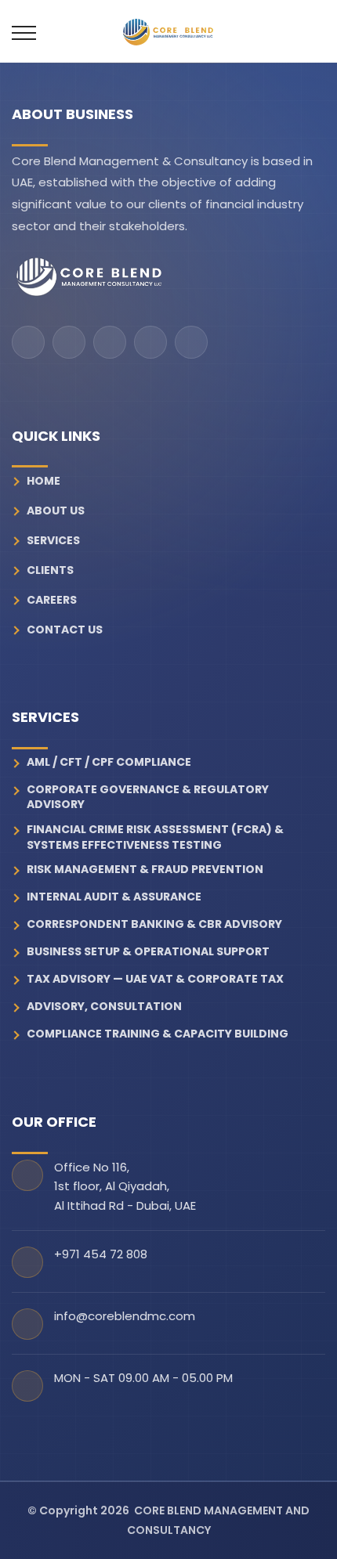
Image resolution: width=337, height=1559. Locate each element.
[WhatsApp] (109, 342)
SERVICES (53, 540)
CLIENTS (50, 570)
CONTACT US (65, 629)
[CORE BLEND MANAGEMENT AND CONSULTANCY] (89, 277)
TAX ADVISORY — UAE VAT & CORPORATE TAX (155, 979)
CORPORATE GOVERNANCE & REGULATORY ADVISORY (148, 797)
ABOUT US (56, 510)
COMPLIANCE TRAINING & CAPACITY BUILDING (157, 1034)
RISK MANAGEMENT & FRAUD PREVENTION (145, 869)
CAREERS (52, 600)
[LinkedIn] (150, 342)
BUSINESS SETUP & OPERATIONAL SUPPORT (148, 951)
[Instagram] (69, 342)
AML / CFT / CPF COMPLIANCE (109, 762)
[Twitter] (191, 342)
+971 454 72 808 (100, 1254)
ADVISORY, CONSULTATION (104, 1006)
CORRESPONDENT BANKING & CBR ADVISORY (154, 924)
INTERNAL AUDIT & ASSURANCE (114, 897)
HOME (43, 481)
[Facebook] (28, 342)
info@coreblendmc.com (124, 1316)
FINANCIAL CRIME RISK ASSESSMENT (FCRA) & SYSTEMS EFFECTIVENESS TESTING (155, 837)
